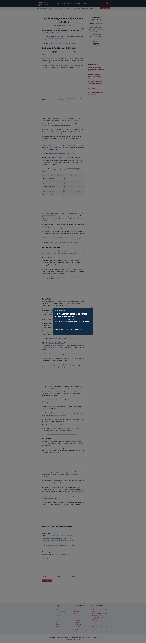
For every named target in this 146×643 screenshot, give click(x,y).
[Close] (92, 307)
